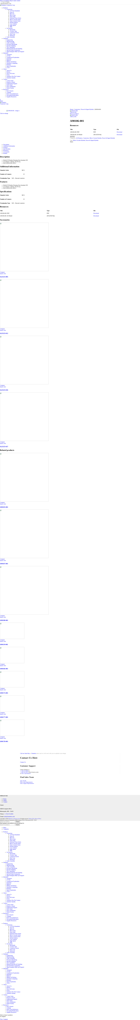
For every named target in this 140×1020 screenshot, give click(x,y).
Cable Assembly (10, 37)
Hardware (12, 35)
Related (5, 153)
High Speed (13, 25)
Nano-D (12, 12)
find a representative (26, 773)
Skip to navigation (5, 0)
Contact (5, 802)
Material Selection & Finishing (14, 48)
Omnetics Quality (10, 77)
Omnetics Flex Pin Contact (13, 76)
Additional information (9, 146)
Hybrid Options (14, 22)
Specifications (6, 149)
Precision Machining (11, 44)
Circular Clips (13, 31)
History (8, 72)
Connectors (9, 9)
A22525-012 (4, 333)
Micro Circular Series (15, 19)
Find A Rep (9, 85)
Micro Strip (13, 15)
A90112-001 (73, 116)
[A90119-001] (12, 638)
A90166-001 (4, 669)
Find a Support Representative (27, 783)
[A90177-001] (12, 711)
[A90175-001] (12, 687)
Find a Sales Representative (26, 782)
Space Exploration (11, 66)
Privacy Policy (38, 818)
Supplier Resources (11, 96)
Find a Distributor (11, 86)
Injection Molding (11, 45)
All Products (79, 138)
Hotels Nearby (10, 88)
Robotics (8, 64)
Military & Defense (11, 61)
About (4, 800)
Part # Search (9, 91)
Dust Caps (12, 34)
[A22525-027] (24, 440)
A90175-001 (4, 693)
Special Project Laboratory (13, 50)
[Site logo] (7, 5)
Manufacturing (10, 41)
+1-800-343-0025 (24, 772)
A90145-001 (73, 112)
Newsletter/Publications (12, 95)
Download (119, 132)
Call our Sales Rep (25, 753)
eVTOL (8, 56)
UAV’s (8, 67)
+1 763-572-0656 (8, 814)
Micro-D (12, 13)
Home (71, 109)
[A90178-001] (12, 735)
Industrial (8, 59)
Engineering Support (11, 83)
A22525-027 (4, 446)
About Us (9, 70)
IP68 (11, 27)
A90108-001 (4, 620)
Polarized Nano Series (15, 18)
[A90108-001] (24, 614)
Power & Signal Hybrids (87, 109)
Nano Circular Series (15, 21)
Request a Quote (10, 82)
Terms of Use (31, 818)
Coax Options (13, 24)
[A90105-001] (24, 501)
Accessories (9, 28)
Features (5, 147)
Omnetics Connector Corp (14, 818)
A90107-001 (4, 563)
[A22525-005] (24, 270)
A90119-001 (4, 644)
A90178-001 (4, 741)
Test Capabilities (10, 47)
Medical (8, 60)
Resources (6, 150)
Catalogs (8, 92)
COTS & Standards (15, 10)
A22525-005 (4, 277)
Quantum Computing (11, 63)
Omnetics (33, 753)
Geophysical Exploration (12, 57)
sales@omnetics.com (9, 816)
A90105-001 (4, 507)
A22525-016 (4, 390)
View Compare (4, 1019)
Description (6, 144)
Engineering (9, 40)
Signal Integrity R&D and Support (15, 51)
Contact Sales (9, 80)
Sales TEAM (23, 780)
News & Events (10, 73)
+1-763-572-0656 (24, 770)
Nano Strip (12, 16)
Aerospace (9, 54)
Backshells (12, 29)
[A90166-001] (12, 662)
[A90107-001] (24, 557)
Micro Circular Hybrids (96, 138)
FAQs (8, 75)
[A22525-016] (24, 384)
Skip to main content (15, 0)
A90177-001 (4, 717)
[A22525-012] (24, 327)
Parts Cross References (12, 94)
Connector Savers (14, 32)
